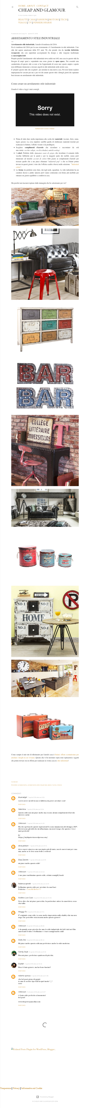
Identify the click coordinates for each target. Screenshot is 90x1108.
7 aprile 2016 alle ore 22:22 (36, 872)
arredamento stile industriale (37, 785)
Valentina (22, 809)
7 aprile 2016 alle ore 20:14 (38, 846)
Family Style (23, 952)
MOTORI (54, 19)
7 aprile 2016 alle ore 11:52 (36, 797)
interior (59, 785)
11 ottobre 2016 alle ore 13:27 (36, 992)
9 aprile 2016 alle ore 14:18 (39, 976)
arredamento (22, 785)
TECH (63, 19)
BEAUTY (22, 19)
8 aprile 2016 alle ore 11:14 (36, 912)
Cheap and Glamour (42, 10)
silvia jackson (23, 846)
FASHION (42, 19)
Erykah (21, 964)
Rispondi (21, 804)
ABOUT (31, 5)
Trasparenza (5, 1088)
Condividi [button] (14, 782)
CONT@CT (43, 5)
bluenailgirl (22, 797)
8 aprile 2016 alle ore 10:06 (42, 898)
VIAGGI (22, 22)
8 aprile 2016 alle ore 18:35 (35, 926)
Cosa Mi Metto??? (34, 889)
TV (30, 22)
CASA (32, 19)
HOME (21, 5)
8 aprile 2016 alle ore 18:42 (35, 940)
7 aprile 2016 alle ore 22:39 (40, 884)
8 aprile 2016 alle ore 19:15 (37, 952)
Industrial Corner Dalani (44, 128)
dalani (50, 785)
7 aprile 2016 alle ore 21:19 (37, 860)
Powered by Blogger (47, 1097)
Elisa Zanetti (23, 860)
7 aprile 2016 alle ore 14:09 (36, 823)
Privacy (16, 1088)
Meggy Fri (22, 912)
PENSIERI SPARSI (42, 22)
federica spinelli (24, 884)
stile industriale (62, 760)
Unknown (22, 823)
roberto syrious (24, 976)
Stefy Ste (22, 940)
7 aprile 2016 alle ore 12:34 (35, 809)
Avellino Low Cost (25, 898)
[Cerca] (77, 6)
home (54, 785)
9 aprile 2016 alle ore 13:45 (33, 964)
